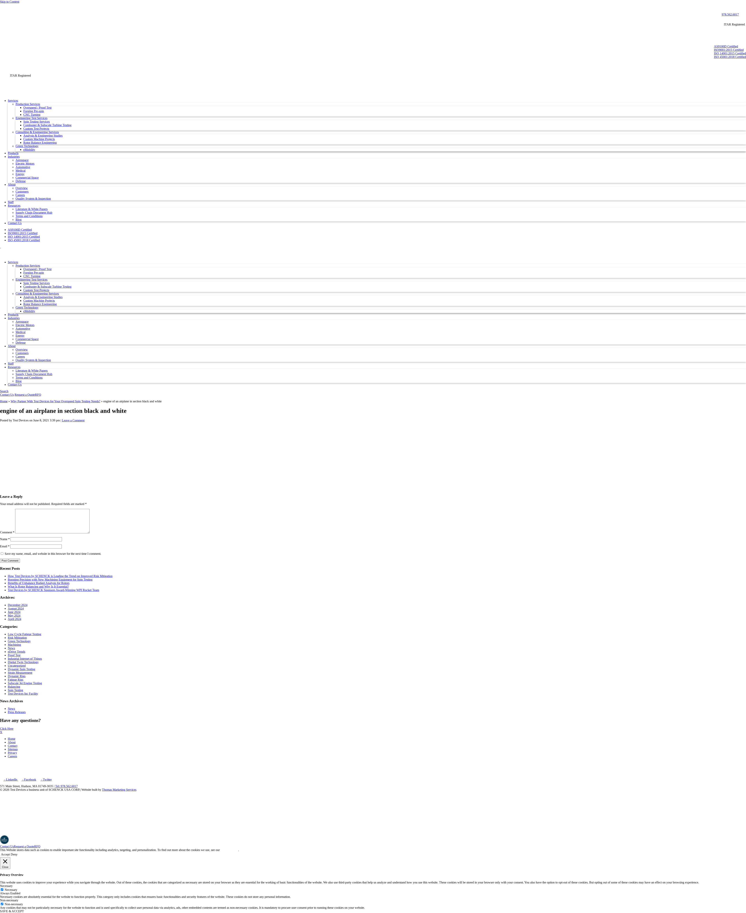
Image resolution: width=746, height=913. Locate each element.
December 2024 (17, 605)
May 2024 (14, 615)
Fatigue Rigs (15, 679)
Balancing (14, 686)
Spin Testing (15, 690)
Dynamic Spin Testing (21, 669)
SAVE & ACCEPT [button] (12, 911)
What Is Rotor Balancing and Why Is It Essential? (38, 586)
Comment (7, 532)
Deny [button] (14, 854)
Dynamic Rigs (16, 676)
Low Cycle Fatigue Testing (24, 634)
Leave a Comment (73, 420)
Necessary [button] (6, 886)
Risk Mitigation (17, 637)
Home (4, 401)
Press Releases (17, 712)
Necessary (11, 889)
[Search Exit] (1, 5)
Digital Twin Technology (23, 662)
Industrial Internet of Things (25, 658)
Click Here (6, 728)
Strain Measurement (20, 672)
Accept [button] (5, 854)
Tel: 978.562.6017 (66, 786)
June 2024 (14, 612)
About (12, 742)
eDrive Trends (16, 651)
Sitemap (13, 749)
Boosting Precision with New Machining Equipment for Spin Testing (50, 579)
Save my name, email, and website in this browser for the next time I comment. (53, 553)
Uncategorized (17, 665)
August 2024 (16, 608)
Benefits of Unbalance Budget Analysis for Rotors (38, 583)
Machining (14, 644)
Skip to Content (9, 1)
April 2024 (14, 619)
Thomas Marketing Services (119, 789)
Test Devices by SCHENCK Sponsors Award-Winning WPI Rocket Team (53, 590)
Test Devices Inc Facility (23, 693)
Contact (12, 745)
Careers (12, 756)
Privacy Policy (229, 850)
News (11, 648)
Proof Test (14, 655)
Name (5, 539)
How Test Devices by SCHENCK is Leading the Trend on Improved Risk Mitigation (60, 576)
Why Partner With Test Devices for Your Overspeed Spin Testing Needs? (55, 401)
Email (5, 546)
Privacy (12, 752)
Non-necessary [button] (9, 900)
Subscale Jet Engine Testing (25, 683)
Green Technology (19, 641)
